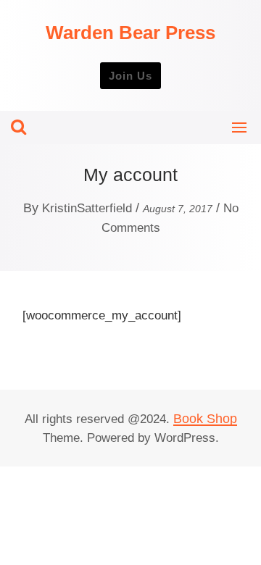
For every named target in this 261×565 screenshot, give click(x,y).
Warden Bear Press (130, 32)
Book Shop (205, 418)
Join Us (130, 76)
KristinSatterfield (87, 208)
